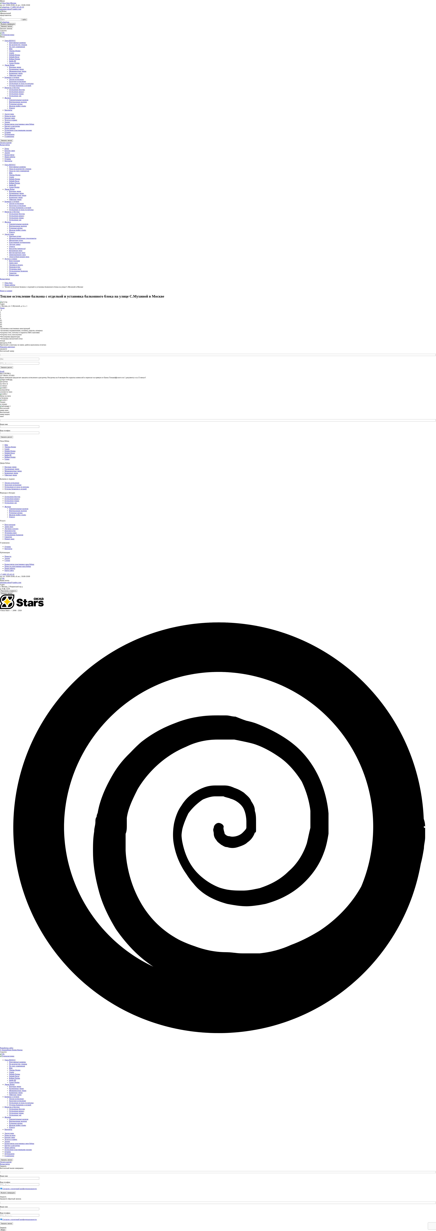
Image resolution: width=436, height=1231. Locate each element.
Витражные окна (15, 251)
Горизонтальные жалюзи (18, 100)
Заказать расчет (6, 367)
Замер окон (13, 263)
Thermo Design (14, 51)
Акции (7, 122)
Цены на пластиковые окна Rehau (18, 566)
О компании (9, 136)
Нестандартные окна (17, 253)
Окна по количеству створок (20, 169)
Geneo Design (14, 63)
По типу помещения (17, 47)
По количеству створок (18, 45)
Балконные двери (16, 73)
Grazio (11, 53)
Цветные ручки (15, 236)
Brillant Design (14, 59)
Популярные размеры (17, 43)
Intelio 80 (12, 61)
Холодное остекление (17, 81)
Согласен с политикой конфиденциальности (19, 1189)
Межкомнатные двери (17, 71)
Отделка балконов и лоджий (20, 86)
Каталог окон (10, 118)
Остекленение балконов (18, 271)
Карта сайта (9, 570)
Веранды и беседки (12, 88)
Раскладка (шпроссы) (17, 248)
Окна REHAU (10, 41)
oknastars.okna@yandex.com (10, 9)
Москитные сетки (16, 240)
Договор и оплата (16, 265)
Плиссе (12, 108)
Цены (7, 149)
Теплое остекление (16, 79)
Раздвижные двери (16, 69)
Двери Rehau (10, 65)
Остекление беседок (17, 90)
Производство (14, 267)
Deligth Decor (14, 57)
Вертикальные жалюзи (18, 102)
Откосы (12, 246)
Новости (8, 556)
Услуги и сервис (11, 120)
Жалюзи (8, 98)
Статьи (7, 560)
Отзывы (8, 132)
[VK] (2, 33)
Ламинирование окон (17, 255)
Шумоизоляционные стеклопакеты (22, 238)
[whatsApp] (5, 7)
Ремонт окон (14, 275)
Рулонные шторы (15, 104)
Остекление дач (15, 96)
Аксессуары (9, 114)
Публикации (9, 134)
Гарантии (12, 273)
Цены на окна (10, 116)
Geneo (7, 459)
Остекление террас (16, 94)
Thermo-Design (10, 447)
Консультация (14, 261)
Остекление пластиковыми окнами (18, 130)
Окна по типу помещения (19, 171)
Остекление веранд (16, 92)
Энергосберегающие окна (19, 257)
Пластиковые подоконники (19, 242)
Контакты (8, 110)
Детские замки (14, 244)
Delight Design (14, 55)
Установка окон (15, 269)
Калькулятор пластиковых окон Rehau (19, 124)
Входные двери (15, 67)
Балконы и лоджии (12, 77)
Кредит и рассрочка (12, 126)
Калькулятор (9, 155)
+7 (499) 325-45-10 (17, 7)
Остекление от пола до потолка (21, 83)
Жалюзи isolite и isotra (17, 106)
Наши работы (10, 128)
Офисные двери (15, 75)
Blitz (10, 49)
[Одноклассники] (7, 35)
